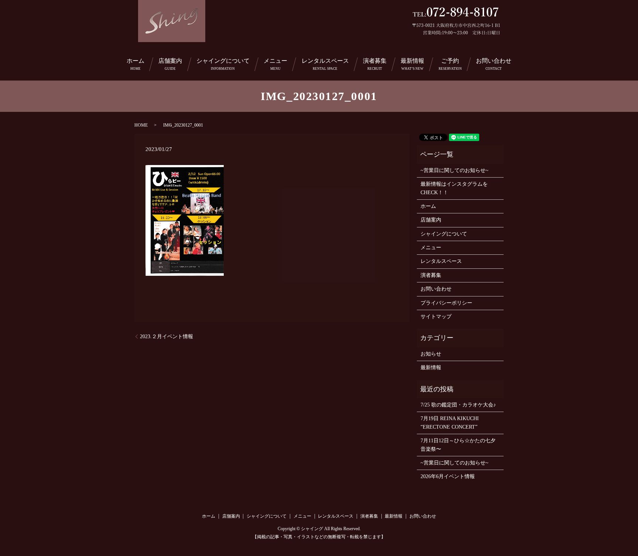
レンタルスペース (325, 64)
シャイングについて (223, 64)
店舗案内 (170, 64)
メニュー (275, 64)
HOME (141, 125)
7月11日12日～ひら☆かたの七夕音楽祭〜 (458, 445)
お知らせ (431, 354)
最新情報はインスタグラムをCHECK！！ (454, 188)
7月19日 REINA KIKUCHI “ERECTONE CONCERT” (450, 422)
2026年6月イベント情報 (448, 476)
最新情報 (412, 64)
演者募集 (375, 64)
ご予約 (450, 64)
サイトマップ (436, 316)
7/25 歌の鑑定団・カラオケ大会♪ (458, 405)
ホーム (135, 64)
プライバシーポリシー (446, 303)
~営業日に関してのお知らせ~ (454, 170)
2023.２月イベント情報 (166, 336)
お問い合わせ (493, 64)
